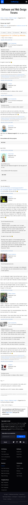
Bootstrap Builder (6, 77)
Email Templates (4, 484)
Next (10, 37)
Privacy (4, 499)
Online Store (21, 494)
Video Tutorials (20, 468)
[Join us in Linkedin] (24, 442)
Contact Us (3, 459)
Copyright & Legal (21, 496)
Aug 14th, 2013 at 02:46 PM (7, 361)
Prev (3, 37)
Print (10, 32)
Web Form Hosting (5, 473)
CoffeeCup (4, 449)
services (12, 426)
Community (19, 463)
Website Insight (13, 18)
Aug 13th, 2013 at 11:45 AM (6, 290)
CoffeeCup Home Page (13, 494)
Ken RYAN (10, 126)
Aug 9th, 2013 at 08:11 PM (6, 39)
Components (4, 489)
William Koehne (11, 293)
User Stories (19, 475)
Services (3, 463)
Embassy (18, 470)
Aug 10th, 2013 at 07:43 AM (7, 193)
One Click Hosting (5, 468)
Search (4, 32)
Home (1, 18)
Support (18, 465)
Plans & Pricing (4, 475)
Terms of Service (13, 502)
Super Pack (19, 456)
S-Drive (3, 465)
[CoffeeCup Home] (14, 2)
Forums (6, 18)
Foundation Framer (19, 75)
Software (19, 449)
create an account (21, 25)
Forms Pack (19, 454)
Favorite (24, 32)
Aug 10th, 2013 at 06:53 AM (7, 150)
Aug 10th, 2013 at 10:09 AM (7, 250)
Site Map (9, 499)
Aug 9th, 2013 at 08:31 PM (6, 80)
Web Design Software (7, 496)
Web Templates (4, 482)
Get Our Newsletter (5, 456)
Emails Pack (19, 451)
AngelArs (10, 364)
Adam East (11, 153)
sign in (5, 25)
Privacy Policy (22, 501)
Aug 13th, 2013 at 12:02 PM (6, 319)
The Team (3, 451)
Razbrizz (10, 197)
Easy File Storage (5, 470)
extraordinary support (6, 429)
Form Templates (4, 487)
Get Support (14, 496)
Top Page (6, 494)
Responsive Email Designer (10, 75)
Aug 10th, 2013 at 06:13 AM (7, 122)
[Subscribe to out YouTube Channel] (20, 442)
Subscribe (16, 32)
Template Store (5, 479)
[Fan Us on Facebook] (17, 442)
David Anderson (12, 254)
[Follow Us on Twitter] (14, 442)
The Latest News (5, 454)
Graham (10, 83)
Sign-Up (21, 436)
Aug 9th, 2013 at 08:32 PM (6, 95)
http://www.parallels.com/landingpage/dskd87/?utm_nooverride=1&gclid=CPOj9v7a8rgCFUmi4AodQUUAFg (13, 189)
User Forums (19, 473)
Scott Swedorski (12, 43)
